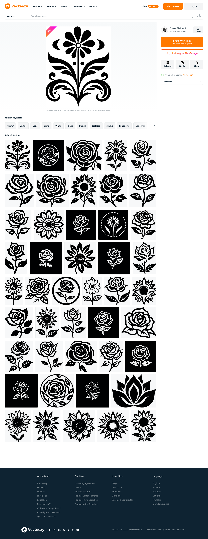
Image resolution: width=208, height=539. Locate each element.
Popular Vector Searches (86, 495)
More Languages (161, 504)
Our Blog (116, 495)
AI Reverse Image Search (49, 508)
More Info (168, 81)
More (91, 6)
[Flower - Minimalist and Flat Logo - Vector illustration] (52, 190)
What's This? (188, 75)
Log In (194, 6)
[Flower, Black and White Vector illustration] (17, 155)
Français (157, 500)
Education (42, 500)
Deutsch (157, 495)
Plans (144, 6)
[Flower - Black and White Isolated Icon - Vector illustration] (48, 155)
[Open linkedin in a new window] (59, 530)
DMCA (78, 487)
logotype (140, 125)
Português (158, 491)
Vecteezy (41, 487)
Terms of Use (150, 529)
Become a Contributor (122, 500)
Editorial (78, 6)
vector (23, 125)
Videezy (40, 491)
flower (10, 125)
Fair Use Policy (178, 529)
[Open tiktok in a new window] (68, 530)
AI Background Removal (48, 512)
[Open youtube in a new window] (77, 530)
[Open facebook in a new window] (50, 530)
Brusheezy (42, 483)
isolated (96, 125)
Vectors (36, 6)
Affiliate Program (83, 491)
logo (35, 125)
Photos (50, 6)
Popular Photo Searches (86, 500)
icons (46, 125)
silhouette (124, 125)
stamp (110, 125)
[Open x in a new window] (73, 530)
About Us (116, 491)
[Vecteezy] (16, 6)
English (156, 483)
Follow (198, 31)
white (58, 125)
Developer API (44, 504)
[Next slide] (152, 125)
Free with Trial (182, 42)
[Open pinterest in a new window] (64, 530)
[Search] (191, 16)
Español (156, 487)
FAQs (114, 483)
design (82, 125)
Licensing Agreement (85, 483)
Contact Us (117, 487)
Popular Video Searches (86, 504)
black (70, 125)
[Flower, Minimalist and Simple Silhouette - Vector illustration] (84, 155)
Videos (64, 6)
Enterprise (42, 495)
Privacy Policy (164, 529)
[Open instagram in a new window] (55, 530)
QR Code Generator (46, 516)
